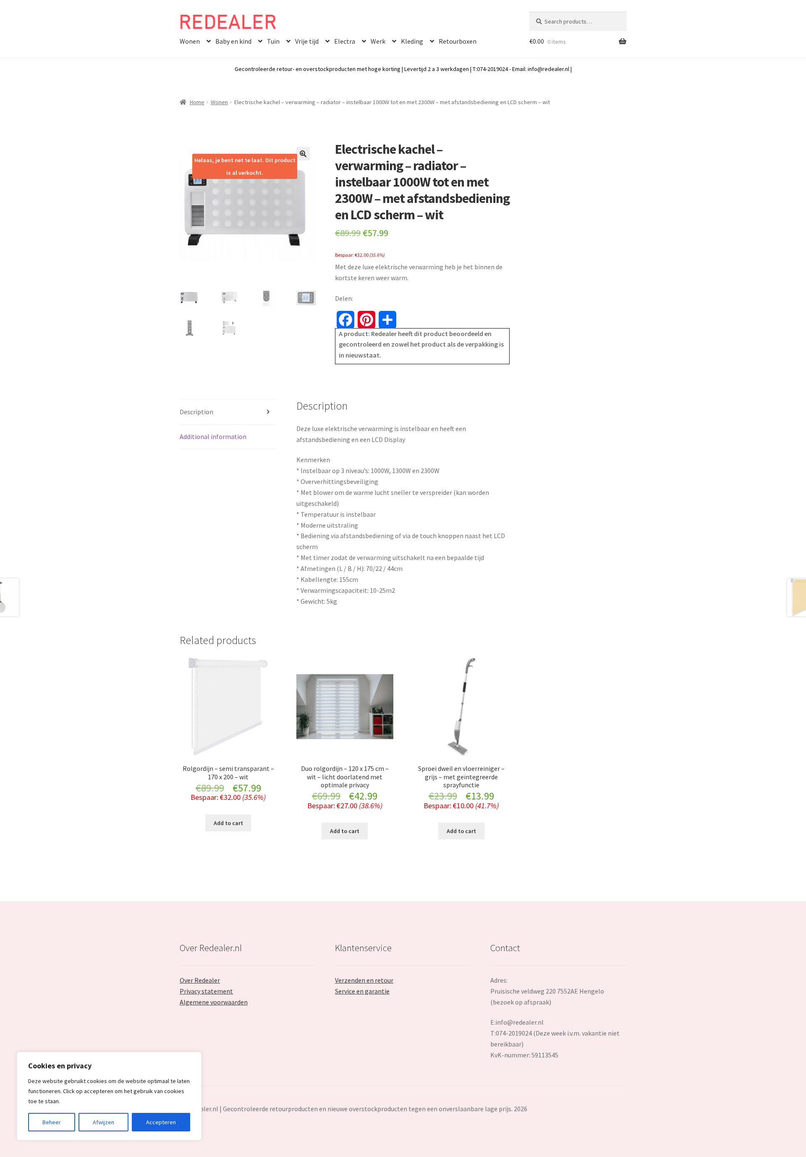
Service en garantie (362, 991)
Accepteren (161, 1122)
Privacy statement (206, 991)
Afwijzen (103, 1122)
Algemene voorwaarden (214, 1002)
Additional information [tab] (213, 436)
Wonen (190, 41)
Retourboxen (457, 41)
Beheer (51, 1122)
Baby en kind (233, 41)
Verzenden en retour (364, 980)
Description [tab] (196, 412)
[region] (109, 1096)
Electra (344, 41)
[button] (303, 153)
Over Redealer (200, 980)
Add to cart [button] (228, 823)
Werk (378, 41)
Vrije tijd (307, 41)
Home (197, 102)
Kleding (412, 41)
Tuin (273, 41)
